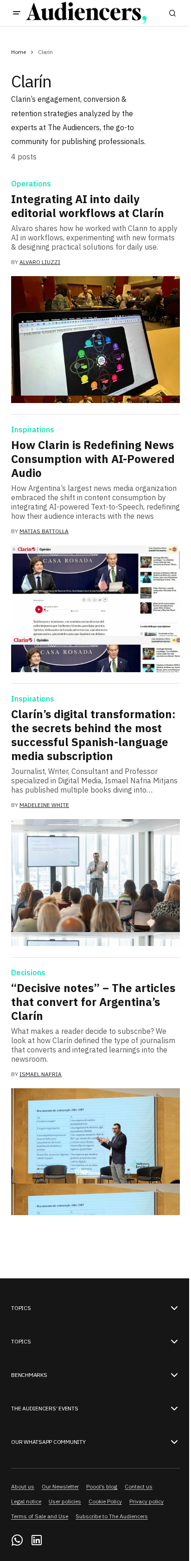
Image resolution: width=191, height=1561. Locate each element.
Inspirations (32, 430)
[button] (16, 13)
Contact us (139, 1486)
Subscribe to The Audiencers (112, 1516)
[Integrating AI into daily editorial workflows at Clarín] (95, 339)
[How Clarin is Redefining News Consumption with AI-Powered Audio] (95, 608)
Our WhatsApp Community (48, 1442)
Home (18, 51)
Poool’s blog (101, 1486)
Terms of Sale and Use (39, 1516)
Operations (31, 184)
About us (22, 1486)
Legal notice (26, 1501)
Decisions (28, 973)
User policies (65, 1501)
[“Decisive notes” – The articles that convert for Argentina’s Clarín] (95, 1151)
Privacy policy (146, 1501)
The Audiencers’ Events (44, 1408)
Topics (21, 1308)
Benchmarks (29, 1375)
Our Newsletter (60, 1486)
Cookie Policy (105, 1501)
